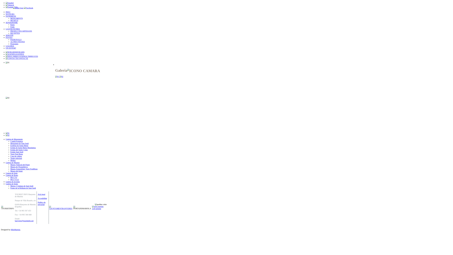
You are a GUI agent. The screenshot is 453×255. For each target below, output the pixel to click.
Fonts (12, 27)
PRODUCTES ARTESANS (21, 31)
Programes (14, 44)
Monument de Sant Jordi (19, 143)
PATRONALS (15, 40)
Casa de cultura (16, 156)
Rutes (12, 25)
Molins (13, 160)
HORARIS (20, 52)
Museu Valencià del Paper (20, 165)
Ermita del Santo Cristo (19, 150)
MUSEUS (14, 20)
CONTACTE (23, 58)
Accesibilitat (42, 198)
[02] (61, 77)
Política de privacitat (42, 203)
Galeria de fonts (11, 173)
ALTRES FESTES (17, 42)
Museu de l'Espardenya (19, 167)
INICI (8, 12)
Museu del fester (16, 171)
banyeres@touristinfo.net (24, 221)
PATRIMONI (11, 16)
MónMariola (15, 230)
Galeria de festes (12, 184)
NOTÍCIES (10, 14)
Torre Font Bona (16, 154)
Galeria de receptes (13, 182)
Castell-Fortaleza (16, 141)
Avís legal (41, 194)
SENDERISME (12, 23)
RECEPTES (15, 33)
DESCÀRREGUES (30, 56)
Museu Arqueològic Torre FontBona (24, 169)
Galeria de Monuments (14, 139)
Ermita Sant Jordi (16, 152)
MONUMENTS (16, 18)
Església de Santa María (19, 146)
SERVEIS (9, 35)
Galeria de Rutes (12, 175)
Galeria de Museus (13, 163)
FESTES (9, 37)
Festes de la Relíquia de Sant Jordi (23, 188)
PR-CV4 (13, 177)
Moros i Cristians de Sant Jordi (21, 186)
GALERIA (10, 46)
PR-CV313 (14, 180)
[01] (57, 77)
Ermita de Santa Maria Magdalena (23, 148)
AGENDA (20, 54)
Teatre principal (16, 158)
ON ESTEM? (11, 48)
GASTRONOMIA (13, 29)
